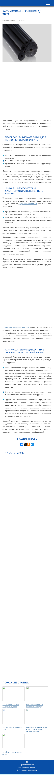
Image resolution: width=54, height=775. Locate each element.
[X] (25, 444)
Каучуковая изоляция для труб (16, 327)
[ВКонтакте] (21, 444)
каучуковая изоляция (28, 204)
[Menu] (47, 4)
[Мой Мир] (32, 444)
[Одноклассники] (28, 444)
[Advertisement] (27, 90)
